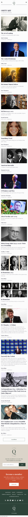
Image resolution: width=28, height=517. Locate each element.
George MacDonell (5, 400)
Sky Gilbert (3, 433)
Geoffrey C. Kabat (5, 251)
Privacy (14, 494)
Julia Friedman (4, 38)
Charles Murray (4, 335)
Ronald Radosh (4, 117)
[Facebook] (8, 500)
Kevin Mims (3, 278)
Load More (14, 439)
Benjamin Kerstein (5, 170)
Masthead (8, 492)
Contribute (20, 492)
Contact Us (20, 494)
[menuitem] (8, 492)
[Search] (1, 2)
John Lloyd (3, 222)
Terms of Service (6, 494)
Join (22, 464)
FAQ (25, 494)
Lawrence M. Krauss (6, 195)
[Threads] (15, 500)
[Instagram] (22, 500)
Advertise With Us (14, 496)
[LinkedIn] (10, 500)
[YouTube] (20, 500)
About (13, 492)
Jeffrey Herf (3, 63)
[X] (5, 500)
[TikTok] (17, 500)
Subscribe (13, 484)
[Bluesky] (13, 500)
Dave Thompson (4, 90)
